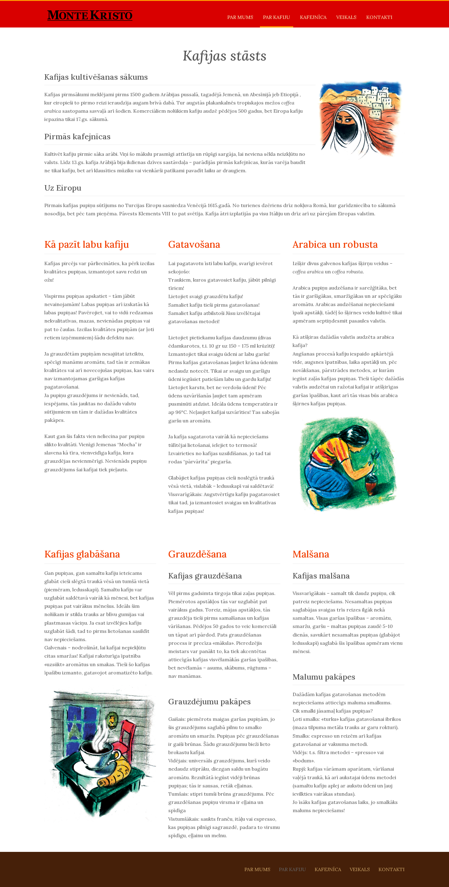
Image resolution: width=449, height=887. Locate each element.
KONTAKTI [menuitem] (379, 17)
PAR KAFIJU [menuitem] (276, 17)
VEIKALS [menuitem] (346, 17)
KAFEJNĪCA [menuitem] (313, 17)
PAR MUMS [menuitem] (240, 17)
